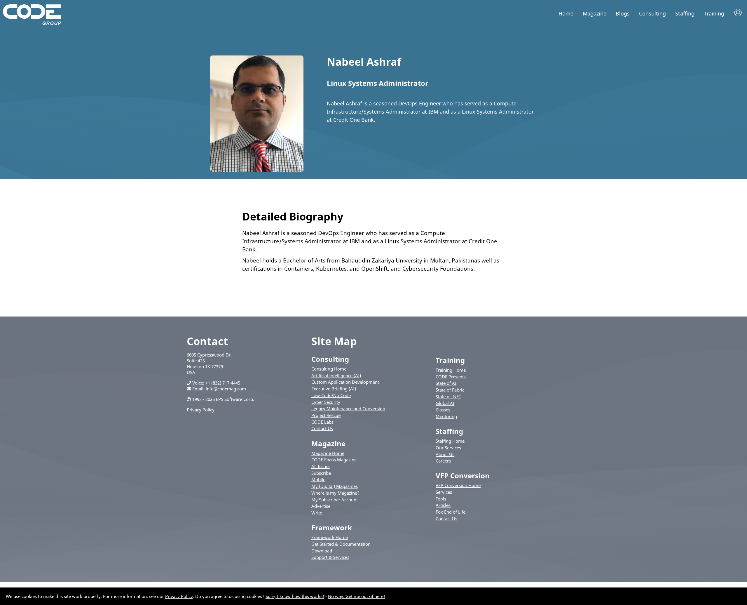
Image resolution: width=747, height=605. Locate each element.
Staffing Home (450, 441)
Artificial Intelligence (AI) (336, 375)
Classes (443, 410)
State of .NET (448, 396)
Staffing (684, 13)
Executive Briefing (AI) (333, 389)
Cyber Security (325, 402)
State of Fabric (450, 390)
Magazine (594, 13)
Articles (443, 505)
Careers (443, 461)
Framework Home (329, 537)
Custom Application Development (345, 382)
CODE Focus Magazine (334, 460)
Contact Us (322, 428)
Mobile (318, 479)
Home (565, 13)
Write (316, 513)
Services (444, 492)
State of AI (446, 383)
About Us (445, 454)
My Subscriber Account (334, 500)
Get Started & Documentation (341, 544)
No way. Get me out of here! (356, 596)
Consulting (652, 13)
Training (714, 13)
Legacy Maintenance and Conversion (348, 408)
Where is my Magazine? (335, 493)
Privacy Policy (200, 410)
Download (321, 551)
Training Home (451, 370)
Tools (441, 499)
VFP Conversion (463, 475)
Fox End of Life (450, 512)
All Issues (320, 466)
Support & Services (330, 557)
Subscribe (321, 473)
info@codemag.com (226, 389)
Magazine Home (327, 453)
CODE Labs (322, 422)
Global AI (445, 403)
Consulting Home (328, 369)
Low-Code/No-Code (331, 395)
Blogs (623, 13)
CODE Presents (451, 377)
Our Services (448, 448)
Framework (331, 527)
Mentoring (446, 416)
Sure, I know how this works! (295, 596)
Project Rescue (326, 415)
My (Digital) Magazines (334, 486)
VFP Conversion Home (458, 485)
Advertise (320, 506)
